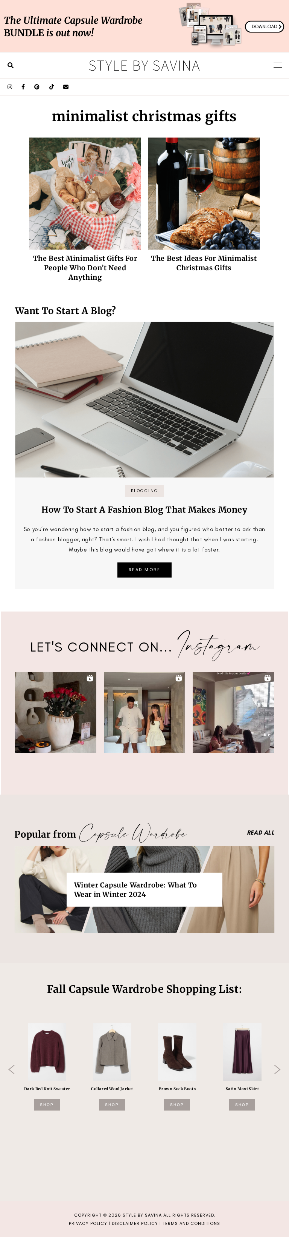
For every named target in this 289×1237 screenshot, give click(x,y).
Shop (47, 1105)
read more (145, 570)
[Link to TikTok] (51, 87)
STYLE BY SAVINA (142, 1215)
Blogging (144, 491)
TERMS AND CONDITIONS (191, 1223)
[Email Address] (66, 87)
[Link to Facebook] (23, 87)
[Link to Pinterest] (37, 87)
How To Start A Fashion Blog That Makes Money (144, 509)
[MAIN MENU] (278, 65)
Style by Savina (144, 65)
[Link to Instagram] (10, 87)
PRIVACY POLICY (88, 1223)
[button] (55, 712)
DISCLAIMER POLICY (135, 1223)
